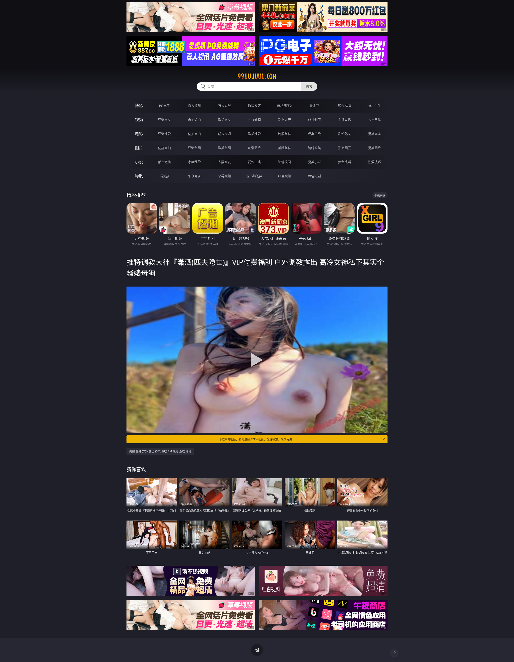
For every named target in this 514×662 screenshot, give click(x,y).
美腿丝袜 (284, 148)
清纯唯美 (314, 148)
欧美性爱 (254, 134)
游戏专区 (254, 106)
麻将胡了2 (284, 106)
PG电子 (164, 106)
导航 (139, 176)
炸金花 (314, 106)
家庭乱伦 (194, 162)
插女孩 (164, 176)
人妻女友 (224, 162)
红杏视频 (284, 176)
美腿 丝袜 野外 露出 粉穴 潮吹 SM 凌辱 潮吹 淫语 (160, 451)
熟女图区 (344, 148)
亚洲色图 (194, 148)
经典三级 (314, 134)
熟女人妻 (284, 120)
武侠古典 (254, 162)
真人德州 (194, 106)
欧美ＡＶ (224, 120)
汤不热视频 (254, 176)
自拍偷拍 (194, 120)
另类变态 (374, 134)
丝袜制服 (314, 120)
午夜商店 (194, 176)
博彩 (139, 105)
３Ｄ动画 (254, 120)
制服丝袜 (284, 134)
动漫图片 (254, 148)
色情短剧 (314, 176)
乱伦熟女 (344, 134)
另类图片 (374, 148)
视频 (139, 119)
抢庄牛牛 (374, 106)
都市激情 (164, 162)
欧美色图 (224, 148)
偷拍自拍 (194, 134)
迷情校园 (284, 162)
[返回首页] (394, 653)
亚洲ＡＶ (164, 120)
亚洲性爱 (164, 134)
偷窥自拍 (164, 148)
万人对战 (224, 106)
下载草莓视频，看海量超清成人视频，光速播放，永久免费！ (257, 439)
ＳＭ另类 (374, 120)
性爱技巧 (374, 162)
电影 (139, 133)
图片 (139, 148)
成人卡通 (224, 134)
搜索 (309, 86)
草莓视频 (224, 176)
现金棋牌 (344, 106)
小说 (139, 162)
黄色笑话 (344, 162)
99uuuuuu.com (257, 76)
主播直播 (344, 120)
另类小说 (314, 162)
